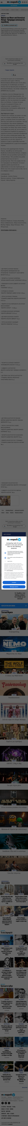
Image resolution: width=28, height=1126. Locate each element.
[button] (14, 561)
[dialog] (14, 563)
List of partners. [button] (10, 570)
